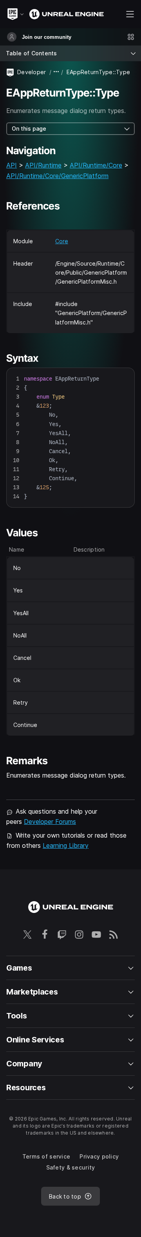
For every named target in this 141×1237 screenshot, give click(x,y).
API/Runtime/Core (96, 165)
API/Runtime (43, 165)
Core (61, 241)
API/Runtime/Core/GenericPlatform (57, 176)
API (11, 165)
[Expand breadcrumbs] (56, 72)
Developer (31, 72)
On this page (29, 128)
